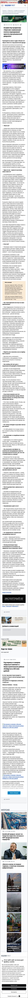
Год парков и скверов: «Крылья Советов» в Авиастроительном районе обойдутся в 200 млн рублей (14, 667)
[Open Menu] (2, 5)
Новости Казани (6, 592)
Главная (4, 10)
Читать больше (14, 793)
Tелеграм (8, 606)
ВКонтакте (15, 606)
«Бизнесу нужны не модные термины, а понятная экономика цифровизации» (13, 866)
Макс (3, 606)
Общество (10, 10)
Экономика (12, 831)
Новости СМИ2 (5, 639)
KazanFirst (7, 612)
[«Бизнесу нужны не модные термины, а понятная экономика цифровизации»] (14, 851)
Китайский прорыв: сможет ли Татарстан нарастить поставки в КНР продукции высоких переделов (13, 836)
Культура (14, 659)
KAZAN (10, 5)
